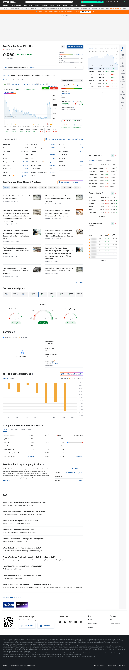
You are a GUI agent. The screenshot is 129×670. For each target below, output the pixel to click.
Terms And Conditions (99, 665)
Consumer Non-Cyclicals (74, 472)
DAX (90, 84)
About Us (113, 616)
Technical (45, 75)
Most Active (92, 160)
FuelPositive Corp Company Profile (22, 464)
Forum (54, 75)
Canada (80, 480)
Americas (60, 8)
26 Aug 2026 (52, 165)
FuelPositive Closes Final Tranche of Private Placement (16, 197)
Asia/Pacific (84, 8)
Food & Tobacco (77, 469)
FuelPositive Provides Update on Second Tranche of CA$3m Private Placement (16, 250)
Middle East (76, 8)
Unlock (32, 456)
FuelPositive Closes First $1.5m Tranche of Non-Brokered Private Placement (15, 270)
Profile (12, 80)
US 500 (91, 77)
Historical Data (21, 80)
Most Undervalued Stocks (95, 224)
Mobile (90, 620)
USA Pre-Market (92, 8)
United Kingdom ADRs (51, 8)
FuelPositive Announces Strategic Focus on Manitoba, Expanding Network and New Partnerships (58, 213)
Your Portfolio (92, 624)
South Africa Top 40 (94, 87)
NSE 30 (91, 68)
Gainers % (101, 160)
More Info (32, 67)
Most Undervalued (94, 230)
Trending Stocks (95, 193)
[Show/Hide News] (47, 84)
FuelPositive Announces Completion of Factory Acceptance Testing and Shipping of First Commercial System (59, 233)
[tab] (7, 294)
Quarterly (13, 378)
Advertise (113, 620)
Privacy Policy (112, 665)
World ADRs (40, 8)
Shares (6, 8)
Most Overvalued (106, 230)
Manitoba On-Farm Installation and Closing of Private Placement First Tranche (58, 198)
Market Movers (94, 155)
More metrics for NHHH (75, 139)
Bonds (107, 48)
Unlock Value (77, 54)
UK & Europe (68, 8)
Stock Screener (74, 5)
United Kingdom (25, 8)
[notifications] (121, 2)
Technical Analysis (13, 288)
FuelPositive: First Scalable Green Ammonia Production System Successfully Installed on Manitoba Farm (16, 235)
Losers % (108, 160)
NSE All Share (92, 71)
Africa (107, 8)
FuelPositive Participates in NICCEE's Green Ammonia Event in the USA (59, 269)
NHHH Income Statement (17, 374)
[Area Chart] (8, 84)
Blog (89, 616)
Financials (36, 75)
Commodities (99, 48)
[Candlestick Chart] (5, 84)
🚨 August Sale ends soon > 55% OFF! (92, 2)
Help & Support (115, 624)
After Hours (101, 8)
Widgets (90, 627)
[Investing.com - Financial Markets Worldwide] (10, 2)
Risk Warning (122, 665)
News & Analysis (24, 75)
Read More (6, 480)
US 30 (90, 74)
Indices (91, 48)
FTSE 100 (91, 81)
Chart (13, 75)
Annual (5, 378)
